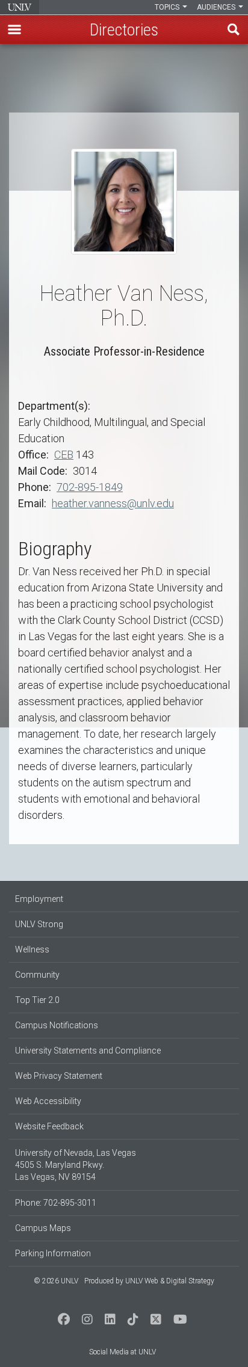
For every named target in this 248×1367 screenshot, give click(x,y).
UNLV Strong (39, 924)
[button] (14, 29)
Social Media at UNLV (122, 1352)
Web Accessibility (48, 1101)
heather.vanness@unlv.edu (113, 503)
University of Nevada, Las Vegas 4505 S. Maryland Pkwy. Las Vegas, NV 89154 (75, 1165)
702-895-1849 (90, 487)
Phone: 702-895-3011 (55, 1203)
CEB (63, 454)
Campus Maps (43, 1228)
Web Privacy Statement (58, 1076)
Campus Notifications (56, 1025)
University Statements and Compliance (88, 1050)
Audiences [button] (217, 7)
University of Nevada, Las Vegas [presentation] (19, 7)
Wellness (32, 949)
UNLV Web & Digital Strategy (169, 1281)
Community (37, 975)
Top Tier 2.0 (37, 1000)
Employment (39, 899)
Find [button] (233, 29)
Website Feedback (49, 1126)
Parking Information (53, 1253)
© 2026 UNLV (56, 1281)
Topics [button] (168, 7)
